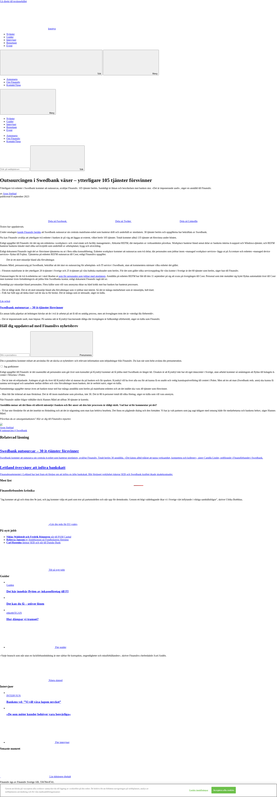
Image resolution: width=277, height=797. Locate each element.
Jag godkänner (11, 366)
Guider (9, 37)
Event (9, 45)
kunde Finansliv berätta (29, 232)
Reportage (11, 42)
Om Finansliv (13, 82)
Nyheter (10, 34)
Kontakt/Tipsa (13, 85)
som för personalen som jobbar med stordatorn (82, 276)
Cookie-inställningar (198, 790)
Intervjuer (11, 40)
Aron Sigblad (10, 193)
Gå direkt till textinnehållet (13, 1)
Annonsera (11, 79)
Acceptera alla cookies (223, 790)
